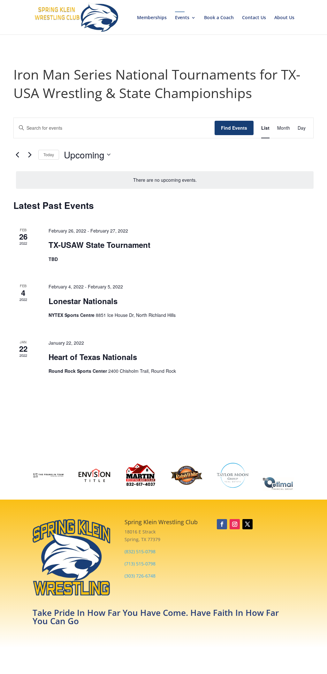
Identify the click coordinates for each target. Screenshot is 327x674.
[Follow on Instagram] (235, 524)
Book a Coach (219, 17)
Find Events (234, 128)
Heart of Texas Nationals (93, 356)
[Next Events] (30, 154)
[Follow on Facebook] (222, 524)
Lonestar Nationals (83, 300)
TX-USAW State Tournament (99, 244)
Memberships (152, 17)
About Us (284, 17)
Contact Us (254, 17)
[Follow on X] (247, 524)
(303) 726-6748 (140, 576)
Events (182, 17)
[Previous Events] (17, 154)
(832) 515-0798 (140, 551)
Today (48, 154)
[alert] (165, 180)
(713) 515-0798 (140, 564)
